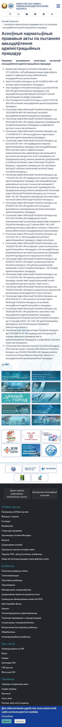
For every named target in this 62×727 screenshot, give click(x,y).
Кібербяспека (8, 632)
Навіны (5, 658)
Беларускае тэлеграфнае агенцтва (44, 494)
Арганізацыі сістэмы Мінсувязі (16, 535)
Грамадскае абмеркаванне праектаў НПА (22, 599)
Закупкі (5, 608)
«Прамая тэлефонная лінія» (15, 684)
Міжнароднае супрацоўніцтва (16, 589)
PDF (7, 364)
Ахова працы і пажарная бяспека (18, 622)
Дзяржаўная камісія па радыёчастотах (21, 594)
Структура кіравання (12, 530)
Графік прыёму (9, 689)
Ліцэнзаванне (8, 585)
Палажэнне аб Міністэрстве (15, 512)
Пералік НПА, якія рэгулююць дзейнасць (22, 554)
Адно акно (7, 698)
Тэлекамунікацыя (10, 575)
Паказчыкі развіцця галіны (15, 571)
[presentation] (3, 494)
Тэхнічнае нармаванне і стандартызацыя (21, 618)
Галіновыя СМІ (8, 662)
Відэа (4, 653)
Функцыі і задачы (10, 516)
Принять (6, 721)
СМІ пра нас (7, 667)
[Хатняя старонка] (9, 6)
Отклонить (20, 721)
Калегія (5, 540)
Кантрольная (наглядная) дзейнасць (20, 627)
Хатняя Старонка (10, 21)
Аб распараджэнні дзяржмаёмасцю (19, 613)
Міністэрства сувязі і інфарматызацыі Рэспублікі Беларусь (32, 6)
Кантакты (6, 693)
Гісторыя (6, 521)
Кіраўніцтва (7, 526)
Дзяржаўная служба (12, 544)
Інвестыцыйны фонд (11, 603)
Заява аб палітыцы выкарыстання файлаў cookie (25, 559)
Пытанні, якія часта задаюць (15, 703)
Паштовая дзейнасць (12, 580)
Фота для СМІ (8, 672)
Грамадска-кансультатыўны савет (18, 549)
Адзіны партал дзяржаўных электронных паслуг (17, 493)
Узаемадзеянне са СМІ (13, 648)
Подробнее (7, 716)
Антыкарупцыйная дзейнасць (16, 636)
